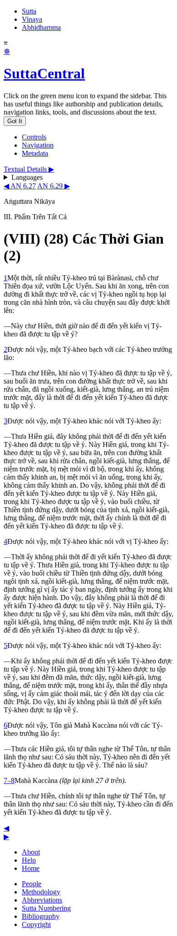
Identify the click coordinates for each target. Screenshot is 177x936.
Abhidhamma (41, 27)
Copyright (36, 924)
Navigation (38, 145)
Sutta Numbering (46, 908)
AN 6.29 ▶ (53, 186)
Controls (34, 137)
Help (29, 860)
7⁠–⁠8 (9, 780)
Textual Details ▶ (29, 169)
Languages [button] (27, 177)
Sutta (29, 11)
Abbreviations (42, 900)
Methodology (41, 892)
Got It (14, 121)
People (31, 884)
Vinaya (32, 19)
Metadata (35, 153)
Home (30, 868)
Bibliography (40, 916)
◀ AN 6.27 (20, 186)
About (31, 852)
